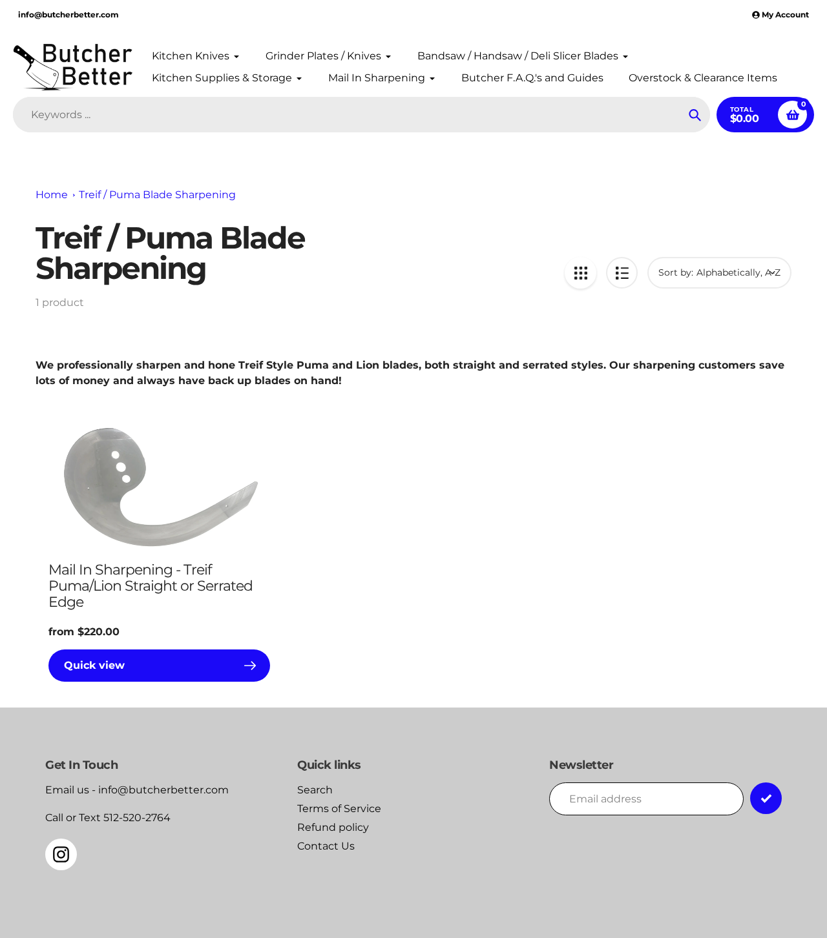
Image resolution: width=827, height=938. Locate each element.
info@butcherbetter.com (68, 14)
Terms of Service (339, 808)
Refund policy (333, 827)
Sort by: (675, 272)
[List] (622, 273)
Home (52, 195)
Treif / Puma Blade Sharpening (157, 195)
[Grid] (580, 273)
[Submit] (766, 798)
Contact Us (326, 846)
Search (315, 790)
